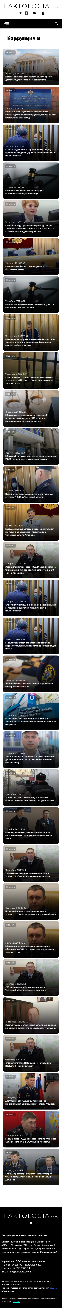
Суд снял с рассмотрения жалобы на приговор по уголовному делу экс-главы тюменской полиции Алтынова (28, 1176)
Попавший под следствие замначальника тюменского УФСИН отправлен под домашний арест (30, 913)
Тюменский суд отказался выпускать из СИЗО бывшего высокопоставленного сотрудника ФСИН (29, 799)
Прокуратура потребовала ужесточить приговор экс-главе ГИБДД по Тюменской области (29, 495)
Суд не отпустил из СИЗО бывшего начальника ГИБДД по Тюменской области (28, 1064)
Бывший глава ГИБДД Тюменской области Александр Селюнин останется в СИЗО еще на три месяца (30, 1140)
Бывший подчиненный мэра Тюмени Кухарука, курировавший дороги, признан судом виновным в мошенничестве (30, 152)
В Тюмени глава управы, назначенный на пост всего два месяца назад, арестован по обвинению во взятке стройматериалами (30, 342)
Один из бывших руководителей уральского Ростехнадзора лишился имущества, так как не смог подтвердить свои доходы (30, 114)
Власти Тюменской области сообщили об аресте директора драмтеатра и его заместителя (28, 78)
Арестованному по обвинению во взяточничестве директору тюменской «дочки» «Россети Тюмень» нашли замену (29, 759)
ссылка (53, 1288)
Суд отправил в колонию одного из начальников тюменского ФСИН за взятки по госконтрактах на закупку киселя (29, 380)
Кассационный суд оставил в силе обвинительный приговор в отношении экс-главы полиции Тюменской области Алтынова (29, 532)
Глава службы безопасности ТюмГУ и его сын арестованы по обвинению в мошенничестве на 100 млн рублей (30, 721)
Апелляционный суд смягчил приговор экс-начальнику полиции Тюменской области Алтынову (30, 1102)
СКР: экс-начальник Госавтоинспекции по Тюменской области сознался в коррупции (25, 988)
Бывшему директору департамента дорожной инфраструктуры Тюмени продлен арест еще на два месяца (30, 645)
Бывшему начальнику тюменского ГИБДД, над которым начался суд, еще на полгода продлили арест (28, 835)
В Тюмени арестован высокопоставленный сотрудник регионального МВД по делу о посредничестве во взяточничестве (26, 418)
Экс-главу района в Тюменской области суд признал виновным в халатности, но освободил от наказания (30, 1026)
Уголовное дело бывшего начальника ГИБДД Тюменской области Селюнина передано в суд (27, 875)
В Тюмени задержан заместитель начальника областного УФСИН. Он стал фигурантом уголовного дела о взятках (30, 949)
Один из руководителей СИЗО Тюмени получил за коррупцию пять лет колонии (29, 306)
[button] (6, 23)
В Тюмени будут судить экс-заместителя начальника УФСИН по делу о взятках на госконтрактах (30, 457)
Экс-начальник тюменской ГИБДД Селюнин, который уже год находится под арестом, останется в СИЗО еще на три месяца (30, 569)
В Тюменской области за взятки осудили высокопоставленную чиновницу (24, 192)
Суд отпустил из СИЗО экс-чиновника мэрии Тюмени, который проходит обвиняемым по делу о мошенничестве (30, 607)
